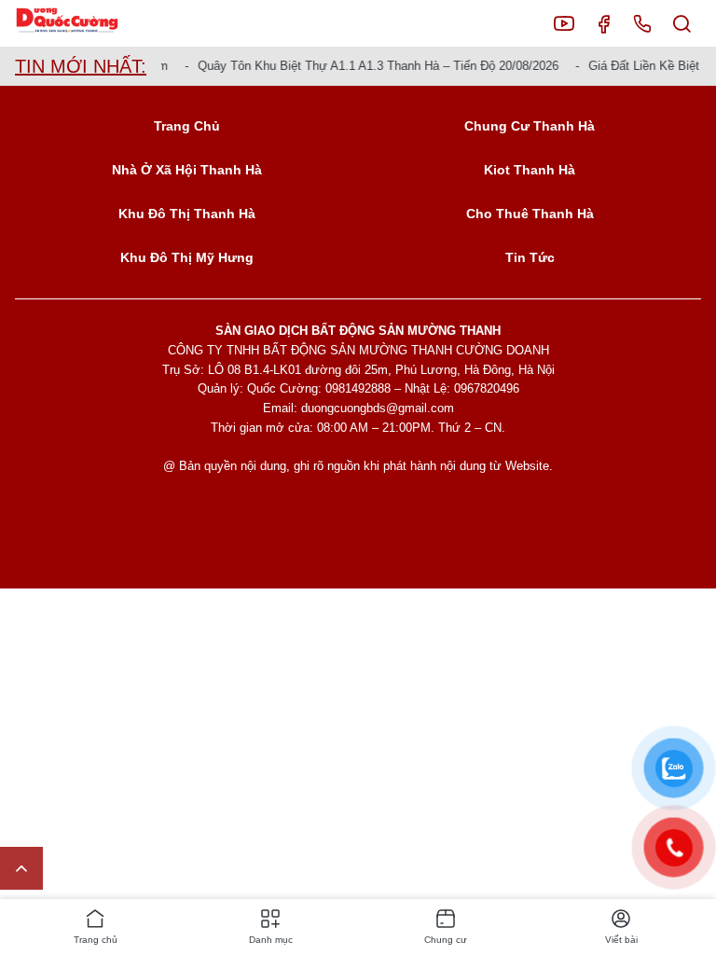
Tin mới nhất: (80, 66)
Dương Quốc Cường (81, 23)
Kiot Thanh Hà (529, 169)
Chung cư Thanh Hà (529, 125)
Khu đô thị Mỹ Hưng (187, 257)
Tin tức (530, 257)
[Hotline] (642, 23)
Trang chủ (187, 125)
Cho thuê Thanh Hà (530, 213)
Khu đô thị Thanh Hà (186, 213)
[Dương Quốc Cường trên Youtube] (564, 23)
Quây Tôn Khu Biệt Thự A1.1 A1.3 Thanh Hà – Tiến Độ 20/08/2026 (372, 66)
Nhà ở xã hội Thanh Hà (187, 169)
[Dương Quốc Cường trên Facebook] (603, 23)
